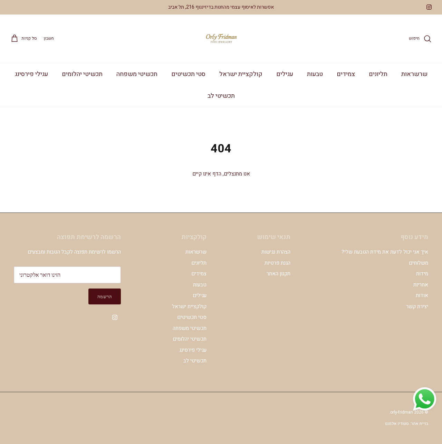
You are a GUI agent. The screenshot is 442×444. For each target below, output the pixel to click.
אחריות (420, 285)
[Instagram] (429, 7)
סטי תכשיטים (188, 74)
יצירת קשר (417, 306)
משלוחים (418, 263)
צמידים (346, 74)
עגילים (284, 74)
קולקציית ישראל (240, 74)
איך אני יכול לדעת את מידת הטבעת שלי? (385, 252)
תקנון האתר (278, 273)
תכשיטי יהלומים (82, 74)
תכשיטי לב (221, 96)
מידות (422, 273)
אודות (422, 295)
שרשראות (414, 74)
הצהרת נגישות (275, 252)
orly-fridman (401, 412)
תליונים (378, 74)
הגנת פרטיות (277, 263)
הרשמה (104, 297)
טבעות (315, 74)
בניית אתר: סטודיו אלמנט (406, 424)
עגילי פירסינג (31, 74)
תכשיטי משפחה (136, 74)
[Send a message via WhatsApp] (425, 399)
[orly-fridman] (221, 38)
